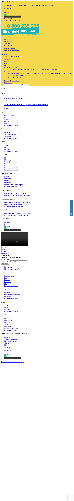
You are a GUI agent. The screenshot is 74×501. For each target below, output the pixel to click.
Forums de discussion (11, 51)
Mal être (7, 132)
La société (7, 183)
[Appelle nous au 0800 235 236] (20, 36)
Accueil (6, 60)
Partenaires (8, 337)
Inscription (8, 267)
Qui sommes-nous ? (11, 339)
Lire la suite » (8, 109)
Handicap (7, 166)
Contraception (9, 116)
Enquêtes (7, 62)
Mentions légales (10, 341)
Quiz (5, 64)
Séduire (6, 145)
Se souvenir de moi (9, 262)
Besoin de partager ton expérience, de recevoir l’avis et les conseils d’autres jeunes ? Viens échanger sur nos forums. (18, 204)
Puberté (7, 162)
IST (5, 118)
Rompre (7, 149)
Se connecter (4, 263)
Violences (7, 136)
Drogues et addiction (11, 168)
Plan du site (8, 345)
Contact (7, 347)
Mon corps (8, 160)
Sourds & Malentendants (12, 77)
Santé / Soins (8, 164)
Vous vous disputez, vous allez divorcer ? (26, 104)
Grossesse (7, 121)
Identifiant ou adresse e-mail (10, 257)
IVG (5, 123)
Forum (6, 71)
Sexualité (7, 120)
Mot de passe (5, 259)
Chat (5, 66)
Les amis (7, 181)
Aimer (6, 147)
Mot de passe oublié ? (11, 269)
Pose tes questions (10, 49)
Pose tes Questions (10, 68)
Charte (6, 343)
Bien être (7, 158)
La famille (7, 179)
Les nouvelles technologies (13, 185)
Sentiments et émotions (12, 134)
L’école (6, 177)
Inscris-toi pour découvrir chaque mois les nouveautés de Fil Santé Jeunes (17, 214)
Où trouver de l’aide (11, 125)
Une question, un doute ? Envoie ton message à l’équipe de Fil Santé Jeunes (33, 70)
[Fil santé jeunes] (11, 56)
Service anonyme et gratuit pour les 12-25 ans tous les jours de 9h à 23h (28, 5)
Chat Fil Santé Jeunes (71, 208)
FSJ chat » (4, 54)
